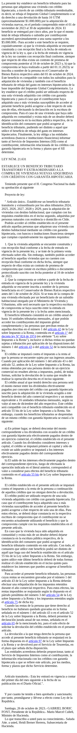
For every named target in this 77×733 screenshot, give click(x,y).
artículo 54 (52, 595)
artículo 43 (25, 347)
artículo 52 (46, 347)
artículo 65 (8, 623)
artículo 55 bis (30, 474)
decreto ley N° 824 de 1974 (19, 336)
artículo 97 (35, 641)
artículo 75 (11, 602)
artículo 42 (54, 329)
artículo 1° (61, 332)
